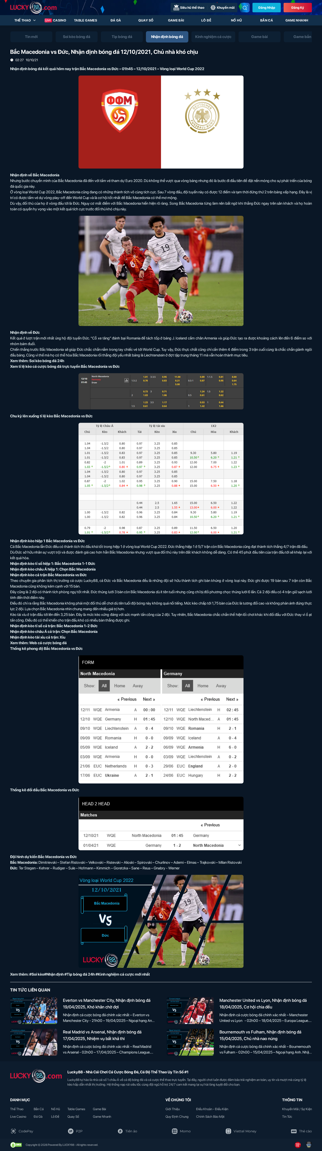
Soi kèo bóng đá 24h (46, 361)
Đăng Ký (297, 7)
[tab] (31, 36)
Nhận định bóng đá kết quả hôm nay (40, 69)
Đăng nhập (266, 7)
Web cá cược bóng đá (48, 643)
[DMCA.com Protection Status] (16, 1145)
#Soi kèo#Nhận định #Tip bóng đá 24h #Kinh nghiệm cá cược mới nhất (89, 974)
